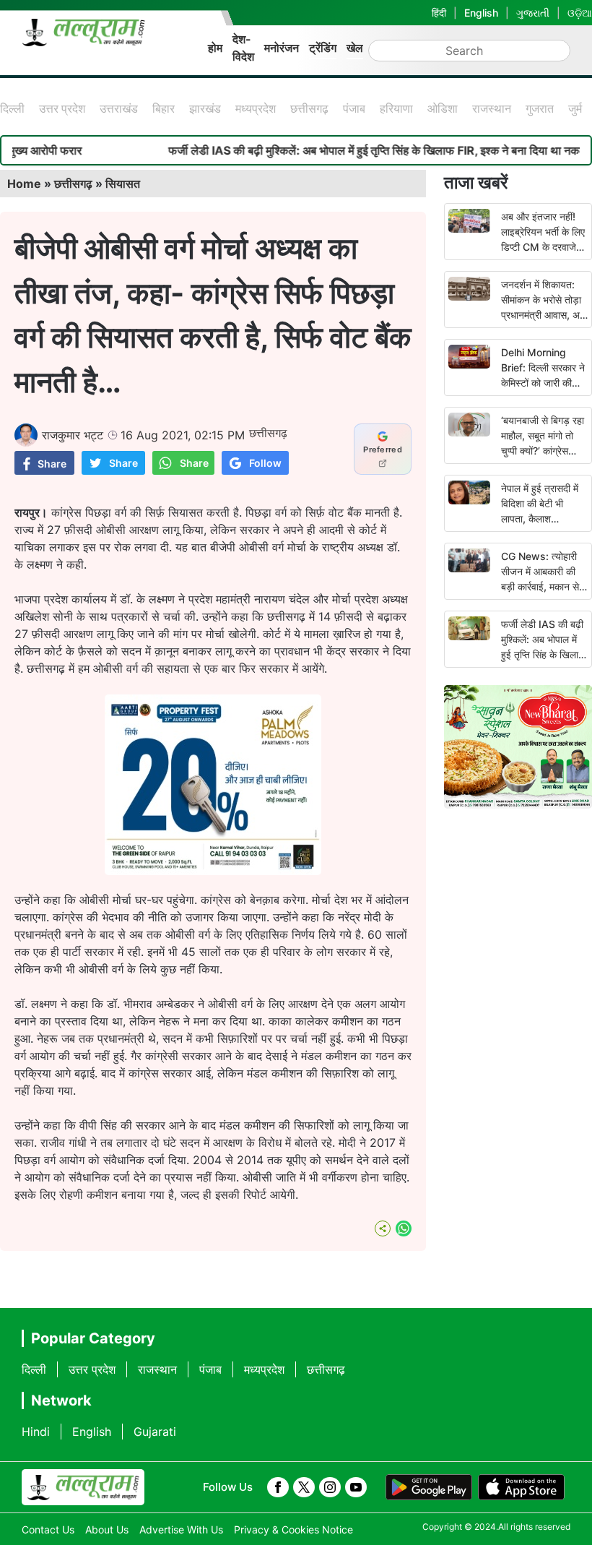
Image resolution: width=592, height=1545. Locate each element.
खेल (355, 47)
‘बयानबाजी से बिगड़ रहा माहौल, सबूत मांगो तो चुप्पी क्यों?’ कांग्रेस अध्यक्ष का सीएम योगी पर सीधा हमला (544, 450)
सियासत (122, 183)
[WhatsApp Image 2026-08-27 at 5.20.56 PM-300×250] (213, 871)
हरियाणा (396, 108)
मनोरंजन (281, 47)
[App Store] (521, 1487)
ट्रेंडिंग (322, 47)
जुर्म (575, 108)
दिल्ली (12, 108)
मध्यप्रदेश (255, 108)
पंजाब (354, 108)
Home (24, 183)
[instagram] (330, 1487)
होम (215, 47)
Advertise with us (181, 1529)
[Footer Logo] (83, 1487)
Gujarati (155, 1431)
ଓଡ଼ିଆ (579, 13)
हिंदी (439, 13)
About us (107, 1529)
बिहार (163, 108)
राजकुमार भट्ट (72, 435)
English (481, 13)
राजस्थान (491, 108)
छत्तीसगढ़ (309, 108)
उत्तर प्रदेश (62, 108)
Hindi (36, 1431)
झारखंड (205, 108)
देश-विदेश (243, 48)
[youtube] (356, 1487)
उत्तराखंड (119, 108)
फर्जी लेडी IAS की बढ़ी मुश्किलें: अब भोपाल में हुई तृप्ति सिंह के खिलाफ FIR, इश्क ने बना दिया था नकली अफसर (543, 654)
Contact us (48, 1529)
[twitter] (304, 1487)
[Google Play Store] (429, 1487)
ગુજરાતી (532, 13)
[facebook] (278, 1487)
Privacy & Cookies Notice (293, 1529)
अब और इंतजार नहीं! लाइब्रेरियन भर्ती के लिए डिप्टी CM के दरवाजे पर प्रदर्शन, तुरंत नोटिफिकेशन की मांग (543, 246)
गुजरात (540, 108)
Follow (265, 463)
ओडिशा (442, 108)
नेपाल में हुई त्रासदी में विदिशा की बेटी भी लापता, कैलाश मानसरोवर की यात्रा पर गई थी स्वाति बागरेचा (542, 518)
